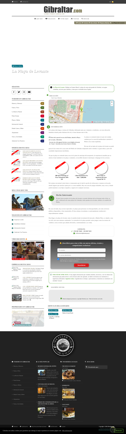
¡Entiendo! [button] (118, 430)
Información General (18, 389)
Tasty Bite (65, 404)
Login (63, 426)
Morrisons (65, 385)
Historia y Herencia (18, 366)
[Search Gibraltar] (86, 367)
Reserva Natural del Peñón (47, 366)
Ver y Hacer (93, 23)
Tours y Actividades (18, 404)
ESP (110, 1)
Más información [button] (67, 430)
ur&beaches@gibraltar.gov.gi (82, 233)
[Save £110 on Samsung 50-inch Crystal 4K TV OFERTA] (101, 160)
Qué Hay (39, 19)
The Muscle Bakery (68, 366)
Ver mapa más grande (55, 120)
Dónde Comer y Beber (19, 394)
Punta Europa (16, 380)
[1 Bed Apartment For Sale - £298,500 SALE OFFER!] (81, 160)
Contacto (25, 1)
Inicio (16, 1)
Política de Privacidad (39, 426)
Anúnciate (54, 426)
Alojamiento (16, 399)
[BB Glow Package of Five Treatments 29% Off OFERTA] (62, 160)
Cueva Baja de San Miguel (46, 384)
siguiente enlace (70, 278)
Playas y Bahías (104, 23)
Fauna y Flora (16, 371)
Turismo (86, 23)
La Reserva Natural (18, 375)
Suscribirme (81, 265)
